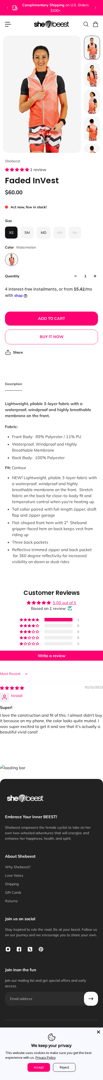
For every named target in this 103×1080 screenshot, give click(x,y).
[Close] (98, 1031)
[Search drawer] (85, 24)
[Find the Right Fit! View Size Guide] (52, 8)
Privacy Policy (46, 1057)
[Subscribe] (91, 999)
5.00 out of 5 (64, 602)
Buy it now (52, 336)
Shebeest (12, 161)
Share (18, 352)
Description (13, 384)
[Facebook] (19, 949)
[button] (17, 169)
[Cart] (95, 24)
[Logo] (51, 24)
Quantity (12, 276)
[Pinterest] (41, 949)
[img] (12, 687)
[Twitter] (30, 949)
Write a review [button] (52, 655)
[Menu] (8, 24)
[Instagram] (8, 949)
